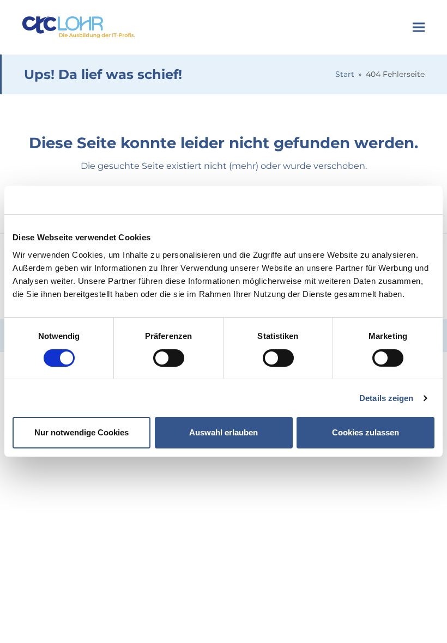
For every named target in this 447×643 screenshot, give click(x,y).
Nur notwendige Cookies (81, 432)
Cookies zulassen (365, 432)
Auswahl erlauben (223, 432)
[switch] (168, 358)
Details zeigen (386, 398)
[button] (419, 27)
